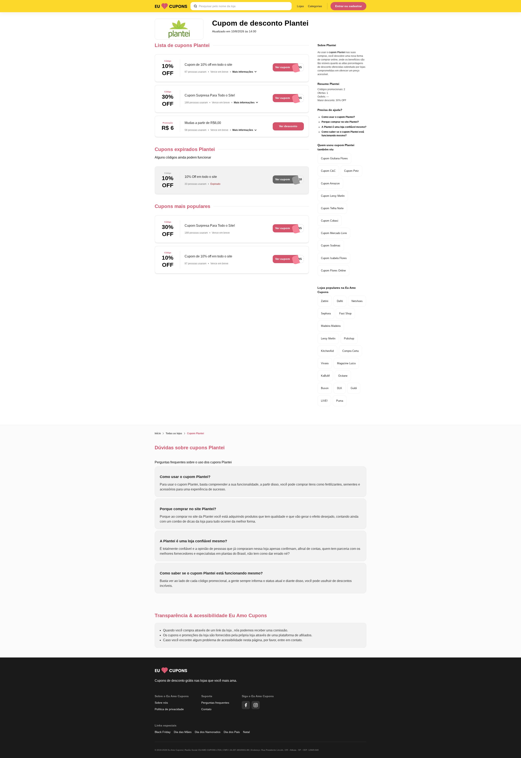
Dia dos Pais (232, 732)
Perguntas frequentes (215, 702)
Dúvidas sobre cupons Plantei (190, 447)
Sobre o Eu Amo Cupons (172, 696)
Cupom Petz (351, 170)
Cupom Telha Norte (332, 208)
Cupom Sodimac (330, 245)
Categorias (315, 6)
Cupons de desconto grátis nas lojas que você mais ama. (196, 680)
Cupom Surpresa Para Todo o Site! (210, 95)
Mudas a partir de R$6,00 (203, 123)
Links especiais (165, 725)
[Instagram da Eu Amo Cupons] (256, 705)
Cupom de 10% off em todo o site (208, 64)
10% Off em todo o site (201, 176)
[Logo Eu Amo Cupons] (171, 6)
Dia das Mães (183, 732)
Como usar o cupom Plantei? (338, 117)
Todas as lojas (174, 433)
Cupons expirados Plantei (185, 149)
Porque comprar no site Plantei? (340, 121)
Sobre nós (161, 702)
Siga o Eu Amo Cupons (258, 696)
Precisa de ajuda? (329, 110)
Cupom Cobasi (329, 220)
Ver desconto (288, 126)
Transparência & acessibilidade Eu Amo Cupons (211, 615)
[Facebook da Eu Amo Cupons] (246, 705)
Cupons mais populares (182, 206)
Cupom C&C (328, 170)
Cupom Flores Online (333, 270)
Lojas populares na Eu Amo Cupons (336, 290)
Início (158, 433)
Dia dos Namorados (207, 732)
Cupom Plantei (195, 433)
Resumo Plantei (328, 83)
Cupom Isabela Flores (334, 258)
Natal (246, 732)
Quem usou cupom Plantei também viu (335, 147)
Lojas (300, 6)
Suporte (206, 696)
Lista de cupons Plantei (182, 45)
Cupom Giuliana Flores (334, 158)
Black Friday (163, 732)
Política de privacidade (169, 709)
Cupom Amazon (330, 183)
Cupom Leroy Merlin (333, 195)
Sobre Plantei (326, 45)
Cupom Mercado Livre (334, 233)
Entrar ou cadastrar (348, 6)
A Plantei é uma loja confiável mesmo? (344, 127)
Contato (206, 709)
